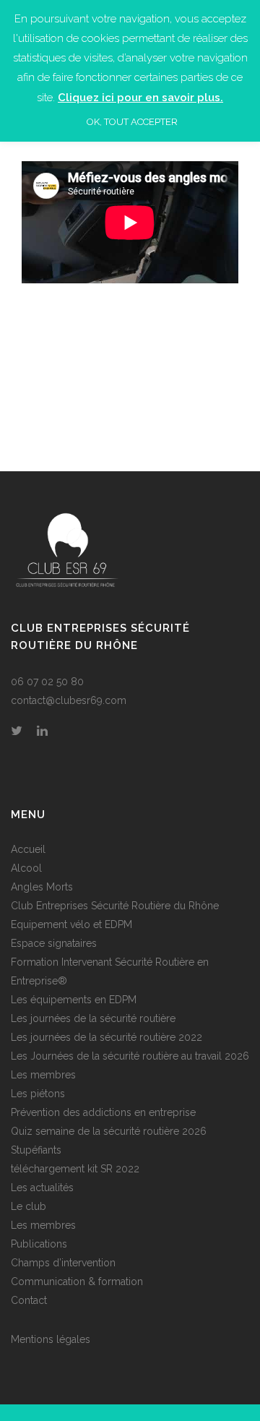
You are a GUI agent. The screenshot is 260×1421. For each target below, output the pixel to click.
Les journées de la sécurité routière (93, 1018)
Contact (29, 1300)
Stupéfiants (36, 1150)
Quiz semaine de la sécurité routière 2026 (109, 1131)
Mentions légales (50, 1339)
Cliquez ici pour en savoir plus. (140, 97)
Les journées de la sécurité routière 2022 (106, 1037)
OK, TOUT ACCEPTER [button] (132, 121)
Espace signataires (54, 943)
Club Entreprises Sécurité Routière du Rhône (115, 905)
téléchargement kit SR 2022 (75, 1169)
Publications (39, 1244)
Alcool (26, 868)
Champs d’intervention (63, 1262)
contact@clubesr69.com (68, 700)
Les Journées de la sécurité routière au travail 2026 (130, 1056)
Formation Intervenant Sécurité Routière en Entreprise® (110, 971)
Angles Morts (42, 887)
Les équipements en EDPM (73, 999)
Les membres (43, 1075)
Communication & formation (77, 1281)
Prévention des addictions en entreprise (103, 1112)
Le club (28, 1206)
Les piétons (38, 1093)
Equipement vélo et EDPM (71, 924)
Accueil (28, 849)
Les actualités (42, 1187)
